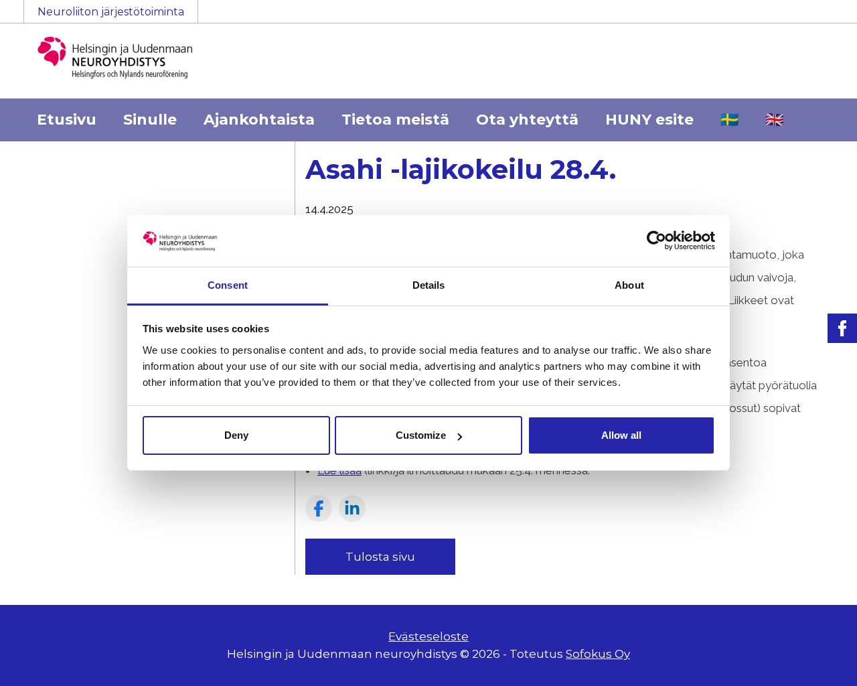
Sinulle (150, 120)
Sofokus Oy (598, 654)
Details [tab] (428, 285)
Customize (421, 435)
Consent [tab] (228, 285)
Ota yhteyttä (527, 120)
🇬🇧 (774, 120)
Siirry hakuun (817, 18)
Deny (236, 435)
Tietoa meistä (395, 120)
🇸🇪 (729, 120)
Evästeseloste (428, 636)
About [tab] (629, 285)
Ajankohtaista (259, 120)
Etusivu (66, 120)
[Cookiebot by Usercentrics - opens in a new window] (656, 240)
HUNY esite (649, 120)
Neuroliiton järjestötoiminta (110, 11)
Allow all (621, 435)
